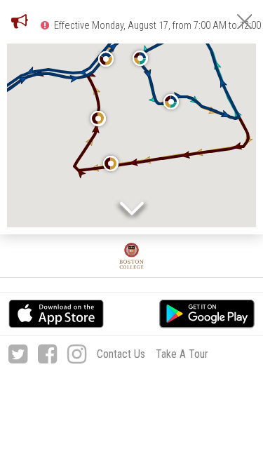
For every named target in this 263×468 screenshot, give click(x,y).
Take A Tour (182, 354)
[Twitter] (17, 354)
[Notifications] (20, 21)
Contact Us (121, 354)
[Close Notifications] (244, 21)
